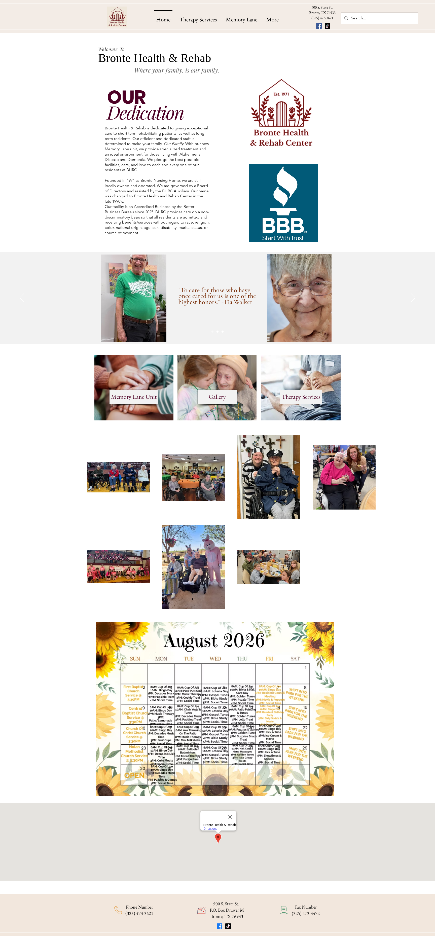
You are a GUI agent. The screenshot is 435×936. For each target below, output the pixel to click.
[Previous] (22, 298)
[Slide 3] (223, 332)
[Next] (413, 298)
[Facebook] (319, 26)
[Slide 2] (217, 332)
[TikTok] (327, 26)
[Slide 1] (212, 332)
